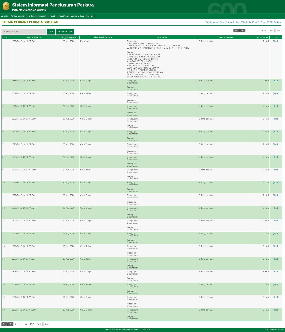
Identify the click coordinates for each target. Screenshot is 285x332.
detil (276, 41)
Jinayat (52, 16)
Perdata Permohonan (37, 16)
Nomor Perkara (34, 37)
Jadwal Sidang (77, 16)
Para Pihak (162, 37)
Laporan (89, 16)
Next (278, 30)
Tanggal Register (68, 37)
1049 (271, 30)
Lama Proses (261, 37)
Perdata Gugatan (18, 16)
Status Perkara (226, 37)
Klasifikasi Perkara (103, 37)
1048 (264, 30)
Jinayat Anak (63, 16)
